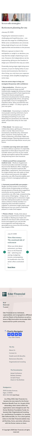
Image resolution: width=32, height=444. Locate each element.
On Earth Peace (15, 378)
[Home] (16, 294)
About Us (12, 350)
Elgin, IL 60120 (7, 393)
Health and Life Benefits (17, 356)
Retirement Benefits (16, 359)
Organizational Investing (17, 362)
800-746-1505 (8, 395)
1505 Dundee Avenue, (10, 391)
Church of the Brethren (17, 380)
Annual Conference (16, 373)
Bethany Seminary (15, 375)
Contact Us (12, 353)
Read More (11, 267)
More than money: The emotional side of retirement (16, 240)
